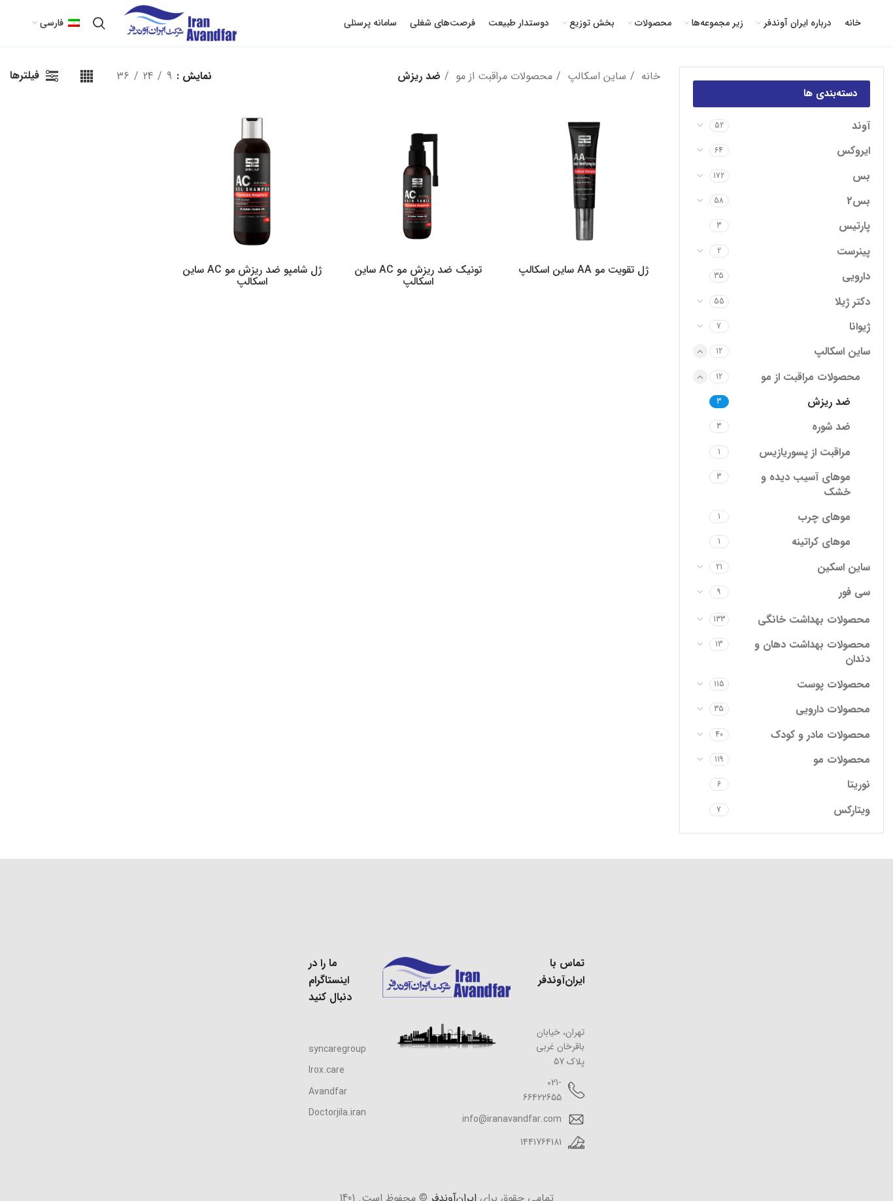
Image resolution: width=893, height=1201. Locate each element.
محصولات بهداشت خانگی (814, 620)
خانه (649, 76)
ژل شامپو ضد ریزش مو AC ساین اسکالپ (252, 276)
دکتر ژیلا (852, 302)
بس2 (858, 201)
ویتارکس (852, 810)
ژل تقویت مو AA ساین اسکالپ (583, 270)
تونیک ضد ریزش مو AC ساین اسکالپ (418, 276)
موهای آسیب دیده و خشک (806, 484)
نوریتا (858, 784)
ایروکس (853, 151)
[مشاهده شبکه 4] (86, 76)
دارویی (856, 276)
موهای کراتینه (821, 542)
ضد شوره (831, 427)
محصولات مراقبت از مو (810, 377)
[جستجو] (99, 23)
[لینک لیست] (336, 1049)
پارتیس (854, 226)
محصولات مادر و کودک (820, 735)
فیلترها (24, 75)
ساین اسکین (843, 567)
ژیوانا (859, 327)
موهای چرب (824, 517)
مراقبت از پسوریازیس (805, 452)
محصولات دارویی (833, 709)
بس (861, 176)
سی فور (854, 592)
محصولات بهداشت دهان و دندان (812, 651)
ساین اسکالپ (842, 351)
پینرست (853, 251)
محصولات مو (841, 760)
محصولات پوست (833, 684)
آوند (861, 126)
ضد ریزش (829, 402)
